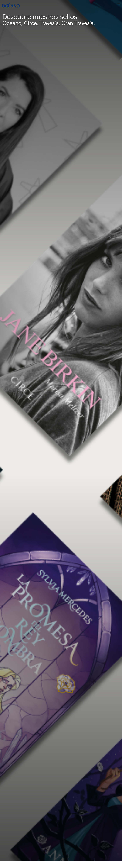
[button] (102, 5)
